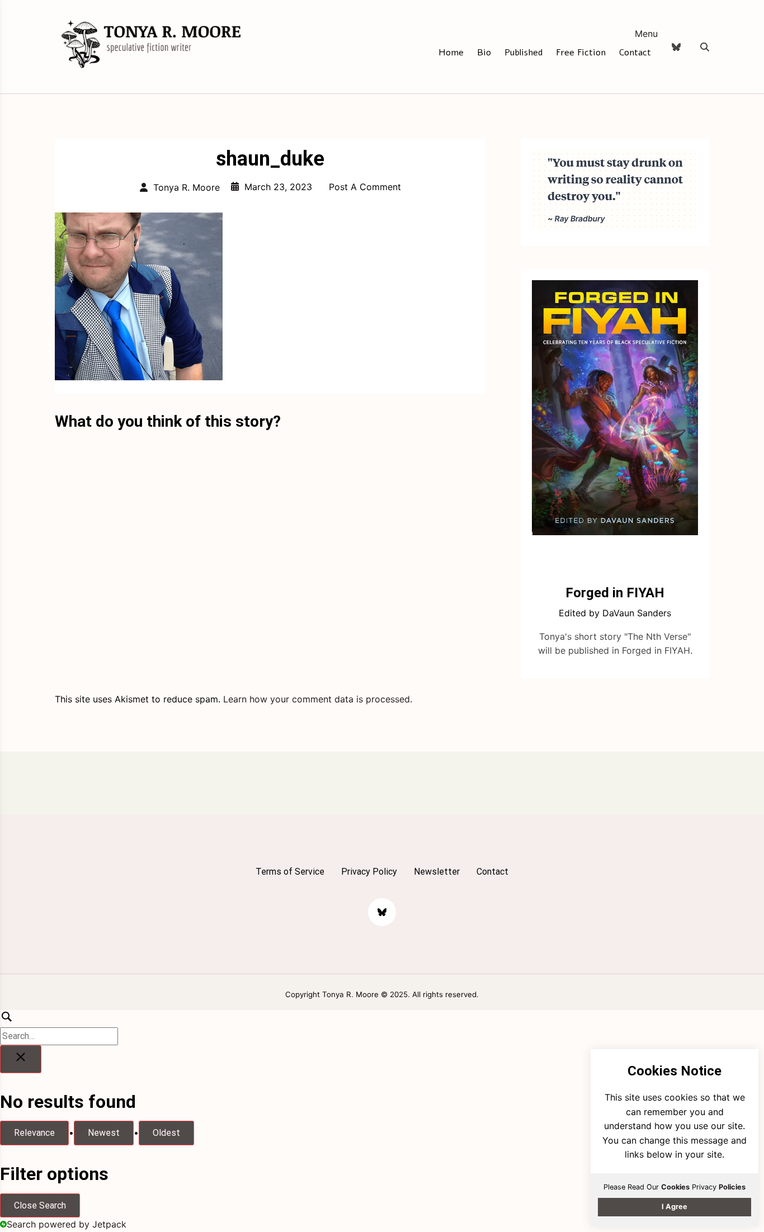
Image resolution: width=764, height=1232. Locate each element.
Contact (635, 52)
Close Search (40, 1205)
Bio (484, 52)
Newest (104, 1132)
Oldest (166, 1132)
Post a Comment (365, 186)
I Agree (674, 1206)
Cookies (675, 1187)
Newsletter (437, 871)
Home (451, 52)
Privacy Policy (369, 871)
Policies (732, 1187)
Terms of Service (290, 871)
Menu (646, 33)
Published (523, 52)
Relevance (34, 1132)
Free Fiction (581, 52)
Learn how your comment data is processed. (317, 699)
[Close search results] (20, 1059)
